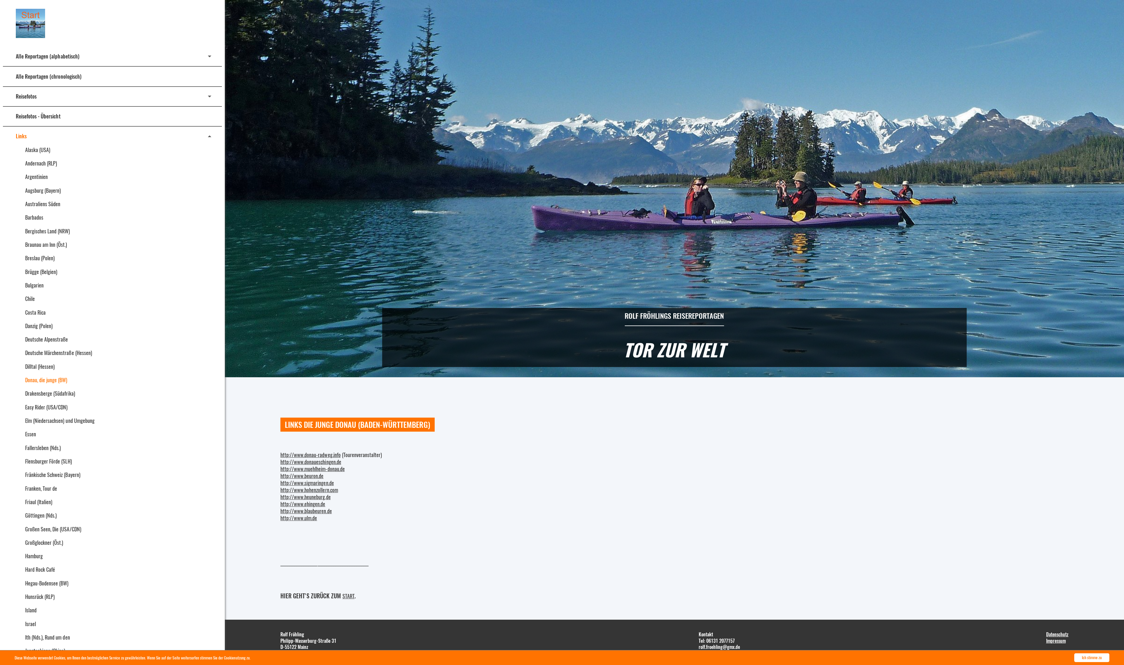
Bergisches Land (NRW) (47, 231)
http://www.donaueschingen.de (310, 462)
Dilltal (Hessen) (40, 366)
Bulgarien (34, 285)
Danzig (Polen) (39, 326)
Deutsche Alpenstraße (46, 339)
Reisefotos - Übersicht (38, 116)
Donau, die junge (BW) (46, 380)
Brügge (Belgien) (41, 271)
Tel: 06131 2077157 (717, 640)
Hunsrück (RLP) (40, 596)
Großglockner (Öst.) (44, 542)
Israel (30, 624)
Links (21, 136)
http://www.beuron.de (301, 476)
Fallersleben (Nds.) (43, 448)
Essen (30, 434)
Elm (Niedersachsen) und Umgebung (60, 420)
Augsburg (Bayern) (43, 190)
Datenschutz (1057, 634)
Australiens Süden (42, 204)
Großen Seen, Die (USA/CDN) (53, 529)
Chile (30, 298)
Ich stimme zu (1092, 657)
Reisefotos (26, 96)
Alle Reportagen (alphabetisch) (47, 56)
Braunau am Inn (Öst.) (46, 244)
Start (348, 596)
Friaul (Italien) (38, 502)
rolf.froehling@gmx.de (719, 646)
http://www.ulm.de (298, 518)
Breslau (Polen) (40, 258)
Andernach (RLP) (41, 163)
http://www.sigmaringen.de (307, 483)
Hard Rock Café (40, 569)
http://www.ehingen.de (302, 504)
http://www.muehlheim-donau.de (312, 469)
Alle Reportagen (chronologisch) (48, 76)
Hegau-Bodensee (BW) (46, 583)
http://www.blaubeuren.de (306, 511)
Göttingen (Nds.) (41, 515)
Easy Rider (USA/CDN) (46, 407)
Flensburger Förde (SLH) (48, 461)
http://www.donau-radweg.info (310, 455)
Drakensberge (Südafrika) (50, 393)
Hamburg (34, 556)
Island (31, 610)
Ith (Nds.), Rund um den (47, 637)
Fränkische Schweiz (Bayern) (52, 474)
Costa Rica (35, 312)
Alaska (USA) (37, 150)
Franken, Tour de (41, 488)
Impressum (1056, 640)
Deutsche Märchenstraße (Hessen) (58, 352)
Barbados (34, 217)
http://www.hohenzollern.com (309, 490)
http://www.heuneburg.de (305, 497)
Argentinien (36, 176)
